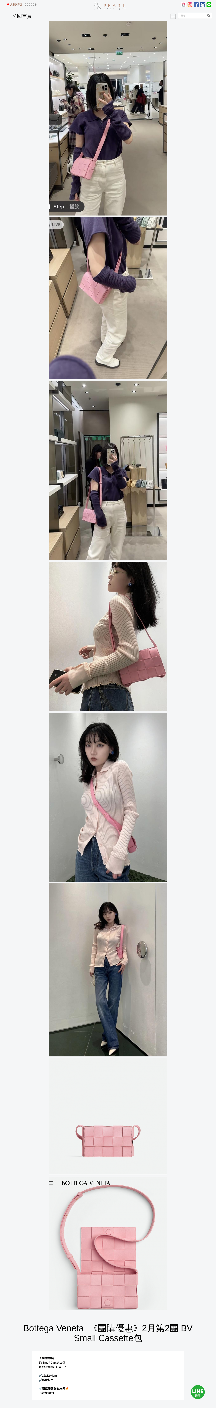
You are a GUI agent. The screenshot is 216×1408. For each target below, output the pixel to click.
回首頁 (22, 16)
